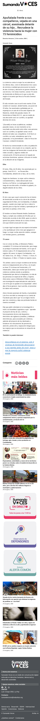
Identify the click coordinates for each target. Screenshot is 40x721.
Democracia (5, 707)
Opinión (4, 709)
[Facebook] (16, 363)
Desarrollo (14, 707)
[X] (20, 363)
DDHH (22, 707)
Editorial (21, 709)
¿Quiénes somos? (7, 718)
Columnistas (12, 709)
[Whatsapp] (23, 363)
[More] (27, 363)
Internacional (30, 707)
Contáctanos (19, 718)
